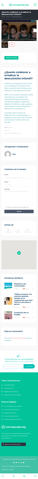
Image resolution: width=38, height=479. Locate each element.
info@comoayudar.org (11, 391)
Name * (6, 182)
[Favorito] (33, 289)
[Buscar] (2, 476)
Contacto (4, 466)
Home (3, 16)
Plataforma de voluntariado (20, 285)
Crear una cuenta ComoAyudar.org (17, 207)
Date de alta (15, 338)
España (27, 289)
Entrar (23, 338)
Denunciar (27, 232)
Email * (6, 174)
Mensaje (7, 189)
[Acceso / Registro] (13, 476)
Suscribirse (29, 366)
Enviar (19, 211)
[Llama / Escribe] (24, 476)
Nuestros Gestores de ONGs (12, 419)
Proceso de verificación (11, 416)
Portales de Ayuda (16, 16)
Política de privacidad (23, 466)
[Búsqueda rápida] (13, 446)
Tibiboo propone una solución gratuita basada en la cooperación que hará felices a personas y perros (23, 299)
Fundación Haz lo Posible (21, 314)
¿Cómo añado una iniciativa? (13, 406)
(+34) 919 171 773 (8, 388)
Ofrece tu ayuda (11, 57)
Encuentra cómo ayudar (11, 409)
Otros (8, 16)
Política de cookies (7, 469)
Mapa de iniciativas (10, 413)
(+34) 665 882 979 (9, 385)
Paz (14, 154)
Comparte (8, 232)
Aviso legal (11, 466)
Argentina (10, 127)
